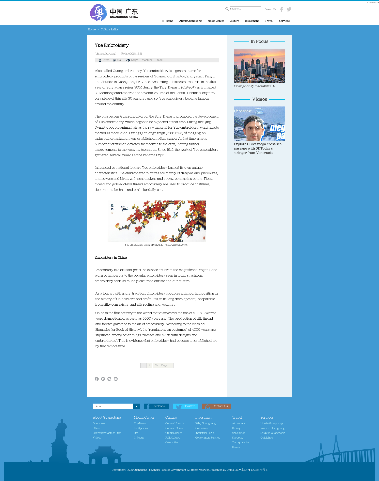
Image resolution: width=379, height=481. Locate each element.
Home (169, 21)
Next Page (161, 365)
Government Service (207, 437)
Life (136, 433)
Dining (236, 428)
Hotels (236, 447)
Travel (269, 21)
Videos (259, 99)
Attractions (238, 423)
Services (284, 21)
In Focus (259, 41)
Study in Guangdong (273, 433)
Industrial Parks (204, 433)
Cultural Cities (174, 428)
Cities (96, 428)
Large (134, 60)
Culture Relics (173, 433)
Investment (252, 21)
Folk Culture (172, 437)
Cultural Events (174, 423)
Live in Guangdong (272, 423)
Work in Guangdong (272, 428)
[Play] (279, 108)
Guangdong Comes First (107, 433)
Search (227, 9)
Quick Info (267, 437)
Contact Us (270, 9)
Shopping (237, 437)
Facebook (158, 406)
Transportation (241, 442)
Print (106, 60)
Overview (99, 423)
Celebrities (171, 442)
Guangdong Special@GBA (254, 86)
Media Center (216, 21)
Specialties (238, 433)
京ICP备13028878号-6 (254, 470)
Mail (119, 60)
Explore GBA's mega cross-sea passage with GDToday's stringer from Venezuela (258, 149)
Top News (140, 423)
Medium (147, 60)
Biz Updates (141, 428)
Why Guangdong (205, 423)
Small (159, 60)
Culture (234, 21)
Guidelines (201, 428)
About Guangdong (190, 21)
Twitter (190, 406)
